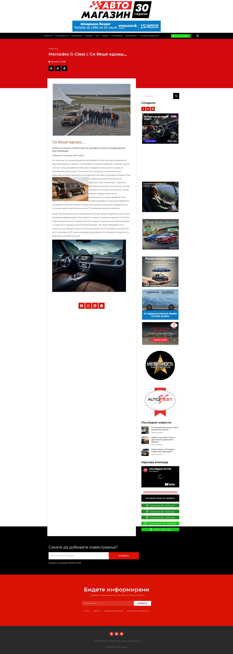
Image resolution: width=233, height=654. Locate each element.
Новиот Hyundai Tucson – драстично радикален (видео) (163, 439)
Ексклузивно (131, 36)
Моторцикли (116, 36)
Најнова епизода (154, 462)
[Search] (176, 96)
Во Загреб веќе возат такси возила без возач (165, 428)
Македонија (76, 36)
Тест (98, 36)
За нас (87, 611)
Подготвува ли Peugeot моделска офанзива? (163, 450)
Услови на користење (113, 611)
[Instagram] (88, 306)
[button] (198, 36)
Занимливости (61, 36)
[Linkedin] (95, 306)
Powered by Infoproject (116, 647)
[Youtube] (153, 109)
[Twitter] (148, 109)
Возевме (89, 36)
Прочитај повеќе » (157, 432)
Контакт (96, 611)
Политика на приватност (138, 611)
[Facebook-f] (143, 109)
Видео (105, 36)
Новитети (48, 36)
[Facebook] (82, 306)
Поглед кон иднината (149, 36)
